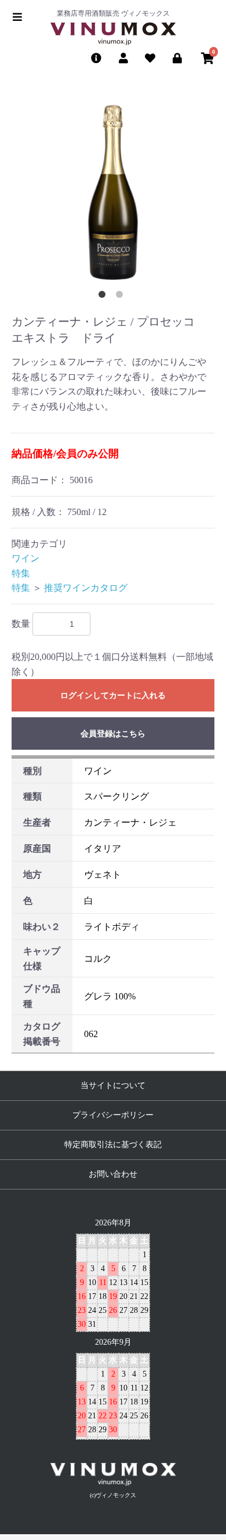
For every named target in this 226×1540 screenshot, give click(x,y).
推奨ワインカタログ (85, 588)
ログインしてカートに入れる (113, 695)
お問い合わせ (113, 1174)
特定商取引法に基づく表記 (113, 1144)
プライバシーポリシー (113, 1115)
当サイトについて (113, 1085)
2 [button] (121, 296)
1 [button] (104, 296)
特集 (21, 573)
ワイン (25, 558)
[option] (113, 192)
